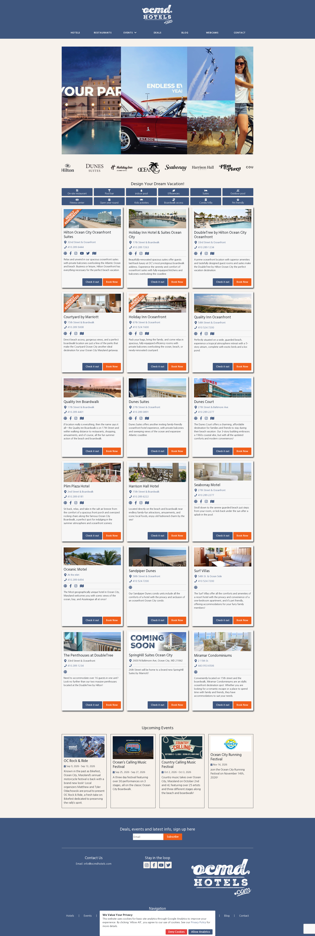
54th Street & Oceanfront (211, 322)
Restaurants (103, 33)
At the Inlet (73, 575)
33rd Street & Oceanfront (212, 242)
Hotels (75, 33)
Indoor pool (141, 193)
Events (129, 33)
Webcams (212, 33)
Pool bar (109, 193)
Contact (240, 33)
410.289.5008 (76, 327)
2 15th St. (203, 661)
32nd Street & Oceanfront (82, 242)
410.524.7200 (206, 327)
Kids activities (141, 203)
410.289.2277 (206, 412)
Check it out (92, 282)
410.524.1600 (141, 327)
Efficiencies (173, 193)
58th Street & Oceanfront (146, 576)
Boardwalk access (173, 203)
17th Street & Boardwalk (146, 242)
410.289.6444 (76, 247)
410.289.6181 (76, 496)
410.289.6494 (76, 580)
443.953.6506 (206, 666)
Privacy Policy (198, 922)
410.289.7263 (141, 247)
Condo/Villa (205, 203)
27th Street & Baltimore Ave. (213, 407)
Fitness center (77, 203)
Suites (206, 193)
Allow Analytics (200, 932)
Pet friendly (238, 203)
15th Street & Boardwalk (81, 322)
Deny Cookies (176, 932)
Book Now (112, 282)
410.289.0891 (141, 412)
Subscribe (172, 836)
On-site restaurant (77, 193)
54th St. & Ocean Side (210, 576)
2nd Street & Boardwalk (80, 492)
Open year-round (109, 203)
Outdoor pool (238, 193)
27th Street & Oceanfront (146, 407)
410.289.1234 (206, 247)
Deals (157, 33)
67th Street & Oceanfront (146, 322)
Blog (184, 33)
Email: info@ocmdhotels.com (93, 863)
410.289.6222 (141, 496)
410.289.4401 (76, 412)
